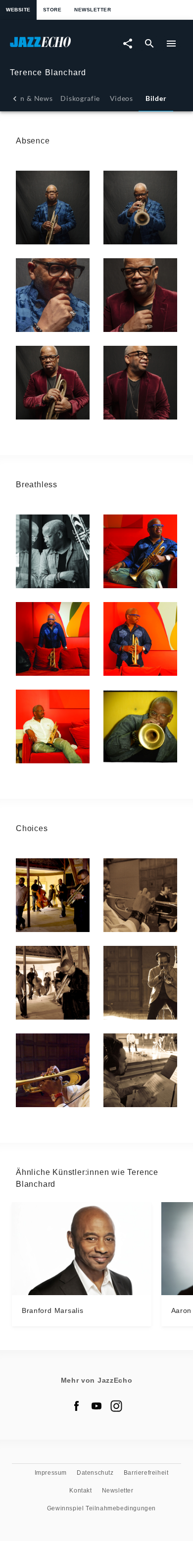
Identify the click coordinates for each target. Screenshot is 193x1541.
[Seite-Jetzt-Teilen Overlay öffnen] (128, 43)
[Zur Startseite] (53, 47)
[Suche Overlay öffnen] (149, 43)
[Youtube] (96, 1406)
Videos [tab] (121, 98)
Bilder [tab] (155, 98)
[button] (53, 207)
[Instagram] (116, 1406)
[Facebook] (77, 1406)
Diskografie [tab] (80, 98)
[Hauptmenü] (171, 43)
